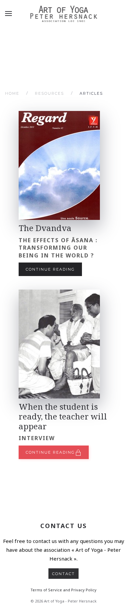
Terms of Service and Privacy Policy (63, 589)
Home (12, 93)
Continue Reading (50, 269)
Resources (49, 93)
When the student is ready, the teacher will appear (63, 416)
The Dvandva (45, 227)
